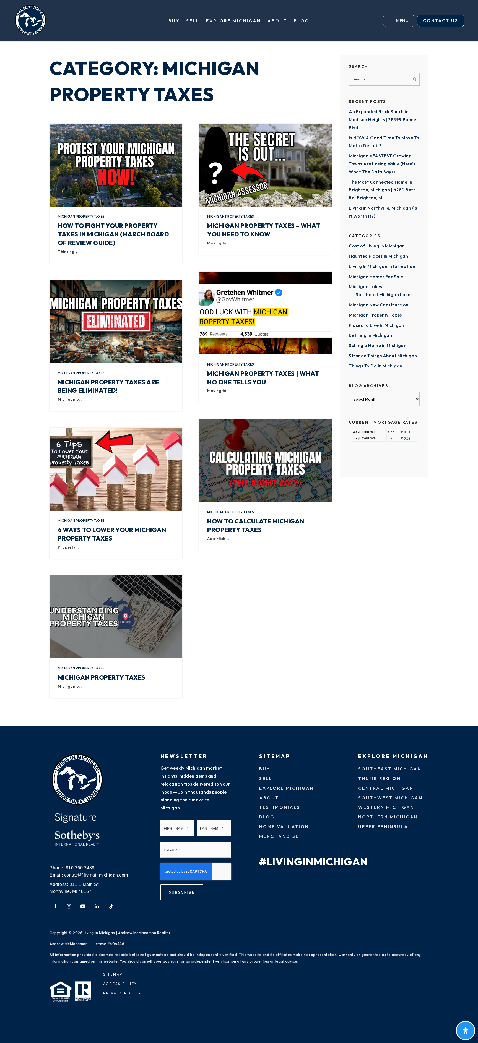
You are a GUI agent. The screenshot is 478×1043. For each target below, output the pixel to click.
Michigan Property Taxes (81, 216)
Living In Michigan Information (382, 266)
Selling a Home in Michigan (377, 345)
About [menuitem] (277, 21)
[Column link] (77, 20)
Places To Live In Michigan (376, 325)
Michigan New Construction (379, 304)
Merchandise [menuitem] (279, 836)
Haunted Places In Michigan (378, 256)
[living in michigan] (77, 780)
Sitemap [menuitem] (113, 974)
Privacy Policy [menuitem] (122, 993)
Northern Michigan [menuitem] (388, 817)
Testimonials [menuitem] (279, 807)
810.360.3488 (80, 867)
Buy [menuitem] (174, 21)
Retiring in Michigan (370, 335)
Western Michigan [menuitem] (386, 807)
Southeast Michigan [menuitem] (390, 768)
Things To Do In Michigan (375, 366)
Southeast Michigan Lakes (384, 294)
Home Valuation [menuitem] (284, 826)
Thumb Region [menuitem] (379, 778)
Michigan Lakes (365, 286)
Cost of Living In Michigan (377, 246)
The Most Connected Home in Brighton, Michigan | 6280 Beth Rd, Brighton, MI (382, 190)
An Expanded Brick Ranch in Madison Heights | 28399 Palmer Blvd (383, 119)
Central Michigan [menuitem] (386, 788)
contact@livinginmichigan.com (96, 875)
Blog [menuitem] (301, 21)
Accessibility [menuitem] (120, 984)
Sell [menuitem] (192, 21)
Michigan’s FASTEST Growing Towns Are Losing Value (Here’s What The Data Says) (382, 163)
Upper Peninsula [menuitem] (383, 826)
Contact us (440, 20)
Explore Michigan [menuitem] (233, 21)
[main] (239, 384)
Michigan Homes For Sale (376, 276)
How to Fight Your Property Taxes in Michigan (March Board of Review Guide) (113, 234)
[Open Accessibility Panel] (465, 1030)
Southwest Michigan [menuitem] (390, 797)
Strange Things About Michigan (383, 355)
